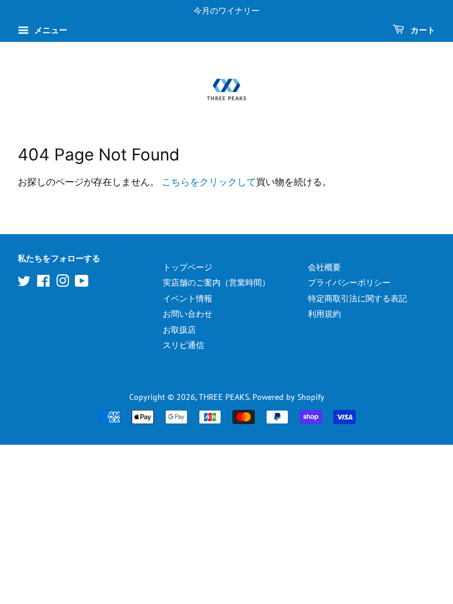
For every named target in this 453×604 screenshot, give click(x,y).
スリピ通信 (183, 345)
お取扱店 (179, 329)
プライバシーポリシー (349, 282)
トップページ (187, 267)
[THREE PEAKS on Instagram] (62, 283)
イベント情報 (187, 298)
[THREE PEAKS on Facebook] (43, 283)
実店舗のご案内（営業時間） (216, 282)
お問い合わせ (187, 313)
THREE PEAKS (224, 397)
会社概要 (324, 267)
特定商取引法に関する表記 (357, 298)
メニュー (49, 30)
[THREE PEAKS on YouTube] (81, 283)
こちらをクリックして (209, 182)
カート (422, 30)
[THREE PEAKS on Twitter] (24, 283)
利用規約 (324, 313)
